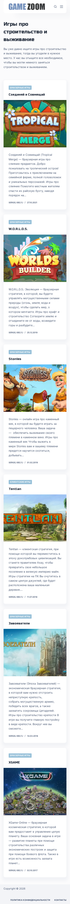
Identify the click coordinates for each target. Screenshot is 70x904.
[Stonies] (35, 388)
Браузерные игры (20, 87)
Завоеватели (19, 623)
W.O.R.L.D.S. (18, 229)
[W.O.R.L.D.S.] (35, 258)
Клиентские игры (20, 482)
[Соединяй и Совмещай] (35, 123)
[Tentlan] (35, 518)
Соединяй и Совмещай (27, 94)
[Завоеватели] (35, 652)
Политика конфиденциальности (30, 900)
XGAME (14, 762)
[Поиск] (55, 6)
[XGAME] (35, 791)
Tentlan (15, 489)
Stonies (15, 359)
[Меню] (61, 6)
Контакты (60, 900)
